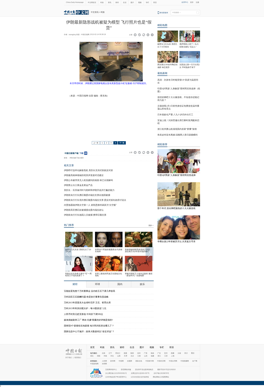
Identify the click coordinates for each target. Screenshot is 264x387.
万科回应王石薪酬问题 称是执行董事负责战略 (86, 297)
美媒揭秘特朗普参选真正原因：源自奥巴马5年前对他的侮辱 (138, 250)
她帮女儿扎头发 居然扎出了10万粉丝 (78, 250)
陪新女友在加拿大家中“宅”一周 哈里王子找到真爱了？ (78, 274)
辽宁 (110, 353)
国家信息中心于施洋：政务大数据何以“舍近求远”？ (89, 331)
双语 (155, 2)
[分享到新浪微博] (139, 35)
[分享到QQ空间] (135, 35)
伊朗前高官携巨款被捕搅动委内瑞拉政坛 (84, 210)
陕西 (132, 353)
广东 (159, 353)
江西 (139, 356)
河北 (112, 356)
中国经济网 (161, 361)
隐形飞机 (76, 158)
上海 (172, 356)
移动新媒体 (164, 13)
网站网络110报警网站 (161, 377)
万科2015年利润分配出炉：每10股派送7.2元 (85, 308)
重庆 (192, 353)
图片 (132, 2)
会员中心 (185, 2)
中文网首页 (92, 2)
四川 (186, 353)
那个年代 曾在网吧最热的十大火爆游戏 (176, 208)
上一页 (95, 143)
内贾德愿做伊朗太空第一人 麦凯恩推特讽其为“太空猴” (90, 205)
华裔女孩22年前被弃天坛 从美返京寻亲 (176, 241)
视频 (139, 2)
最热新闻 (162, 73)
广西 (145, 353)
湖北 (92, 356)
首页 (92, 347)
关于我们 (68, 358)
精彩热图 (162, 25)
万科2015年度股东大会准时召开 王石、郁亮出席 (87, 302)
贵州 (165, 353)
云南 (179, 353)
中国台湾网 (173, 361)
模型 (82, 158)
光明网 (104, 364)
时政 (102, 2)
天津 (125, 356)
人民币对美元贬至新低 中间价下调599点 (83, 314)
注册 (197, 2)
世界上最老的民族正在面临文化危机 (108, 274)
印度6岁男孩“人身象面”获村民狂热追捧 (176, 175)
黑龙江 (117, 353)
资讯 (109, 2)
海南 (152, 353)
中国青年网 (149, 361)
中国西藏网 (185, 361)
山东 (145, 356)
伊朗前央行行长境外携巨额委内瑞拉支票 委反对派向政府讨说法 (95, 200)
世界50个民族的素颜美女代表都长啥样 (108, 250)
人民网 (104, 361)
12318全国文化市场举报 (140, 377)
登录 (191, 2)
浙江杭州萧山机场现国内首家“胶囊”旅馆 (177, 129)
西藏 (172, 353)
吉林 (103, 353)
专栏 (147, 2)
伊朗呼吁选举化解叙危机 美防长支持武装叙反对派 (88, 170)
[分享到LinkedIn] (148, 35)
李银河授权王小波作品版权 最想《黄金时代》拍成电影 (138, 274)
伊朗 (71, 158)
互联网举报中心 (111, 369)
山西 (118, 356)
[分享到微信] (143, 35)
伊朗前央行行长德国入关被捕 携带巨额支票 (85, 215)
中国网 (121, 361)
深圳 (139, 353)
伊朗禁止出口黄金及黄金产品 (78, 185)
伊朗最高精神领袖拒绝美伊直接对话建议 (84, 175)
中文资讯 (95, 12)
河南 (105, 356)
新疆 (125, 353)
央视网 (129, 361)
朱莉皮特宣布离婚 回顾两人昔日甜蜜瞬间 (177, 135)
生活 (124, 2)
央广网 (194, 361)
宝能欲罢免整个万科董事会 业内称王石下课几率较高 (89, 291)
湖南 (98, 356)
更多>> (151, 225)
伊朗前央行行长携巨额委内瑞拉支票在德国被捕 (87, 195)
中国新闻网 (94, 364)
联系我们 (78, 358)
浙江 (159, 356)
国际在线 (138, 361)
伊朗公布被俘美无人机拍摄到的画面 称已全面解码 (88, 180)
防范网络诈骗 (126, 369)
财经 (117, 2)
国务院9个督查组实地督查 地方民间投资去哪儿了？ (89, 326)
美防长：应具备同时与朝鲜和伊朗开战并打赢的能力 (89, 190)
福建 (152, 356)
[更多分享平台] (152, 35)
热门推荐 (69, 225)
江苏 (166, 356)
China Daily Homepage (75, 2)
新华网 (112, 361)
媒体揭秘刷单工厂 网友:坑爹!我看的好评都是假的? (88, 320)
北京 (132, 356)
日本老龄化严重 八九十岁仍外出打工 (175, 114)
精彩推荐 (162, 144)
